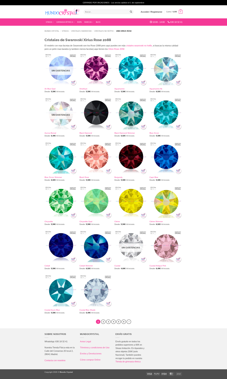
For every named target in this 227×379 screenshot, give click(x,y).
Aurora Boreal (50, 133)
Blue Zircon (154, 133)
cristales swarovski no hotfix (139, 46)
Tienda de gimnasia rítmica (128, 361)
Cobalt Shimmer (86, 266)
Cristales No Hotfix (104, 31)
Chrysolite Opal (85, 221)
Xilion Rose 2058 (116, 49)
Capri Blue (153, 177)
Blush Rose (84, 177)
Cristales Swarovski (81, 31)
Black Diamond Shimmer (124, 133)
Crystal (117, 266)
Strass (65, 31)
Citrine (117, 221)
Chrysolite (49, 221)
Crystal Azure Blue (52, 310)
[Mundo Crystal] (62, 11)
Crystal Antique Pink (157, 266)
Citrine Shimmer (156, 221)
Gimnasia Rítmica (64, 22)
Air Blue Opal (50, 89)
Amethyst (83, 89)
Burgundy (118, 177)
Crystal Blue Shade (87, 310)
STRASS (49, 22)
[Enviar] (131, 12)
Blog (98, 22)
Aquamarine (119, 89)
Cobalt (47, 266)
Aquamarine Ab (155, 89)
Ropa (79, 22)
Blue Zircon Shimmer (53, 177)
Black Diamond (85, 133)
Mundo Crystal (52, 31)
